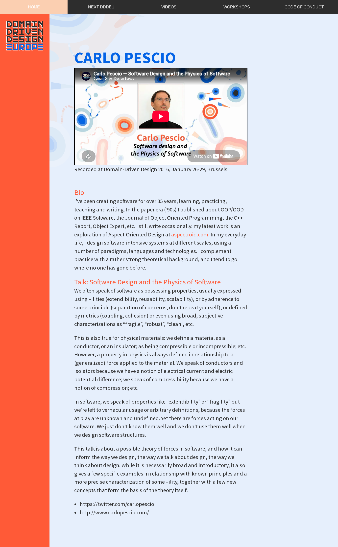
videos (168, 7)
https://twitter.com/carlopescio (117, 504)
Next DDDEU (101, 7)
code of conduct (304, 7)
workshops (236, 7)
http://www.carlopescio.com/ (114, 512)
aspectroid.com (189, 234)
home (34, 7)
